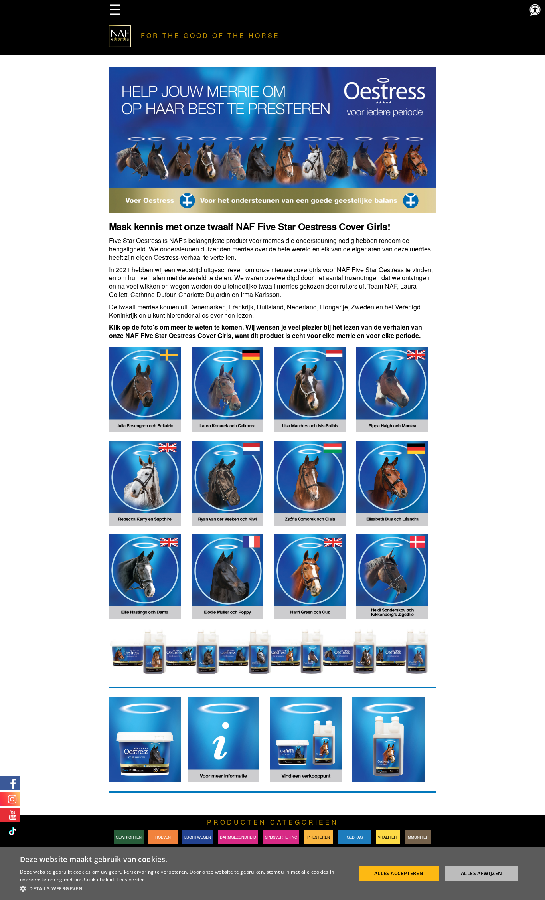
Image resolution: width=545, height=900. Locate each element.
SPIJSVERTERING (281, 837)
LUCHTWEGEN (197, 837)
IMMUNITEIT (418, 837)
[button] (183, 889)
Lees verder (130, 879)
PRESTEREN (318, 837)
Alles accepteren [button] (398, 873)
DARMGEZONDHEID (238, 837)
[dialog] (272, 873)
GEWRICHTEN (129, 837)
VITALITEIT (387, 837)
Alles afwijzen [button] (481, 873)
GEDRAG (355, 837)
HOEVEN (163, 837)
